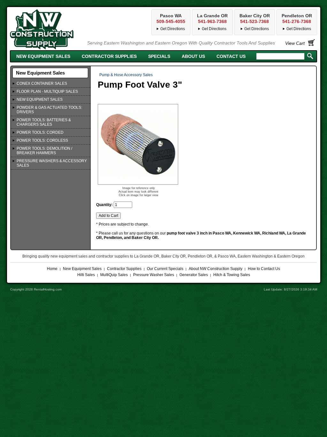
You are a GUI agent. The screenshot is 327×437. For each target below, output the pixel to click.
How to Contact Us (264, 268)
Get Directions (298, 29)
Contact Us (231, 56)
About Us (193, 56)
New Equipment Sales (43, 56)
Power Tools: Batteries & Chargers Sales (44, 122)
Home (52, 268)
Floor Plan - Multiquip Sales (47, 91)
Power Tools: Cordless (42, 140)
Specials (159, 56)
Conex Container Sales (42, 83)
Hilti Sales (86, 275)
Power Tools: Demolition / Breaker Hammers (44, 150)
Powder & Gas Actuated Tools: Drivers (49, 109)
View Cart (295, 43)
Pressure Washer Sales (153, 275)
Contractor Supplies (109, 56)
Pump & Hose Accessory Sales (126, 75)
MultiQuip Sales (114, 275)
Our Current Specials (165, 268)
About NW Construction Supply (215, 268)
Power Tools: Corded (40, 132)
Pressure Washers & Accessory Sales (52, 163)
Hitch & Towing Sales (231, 275)
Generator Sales (193, 275)
